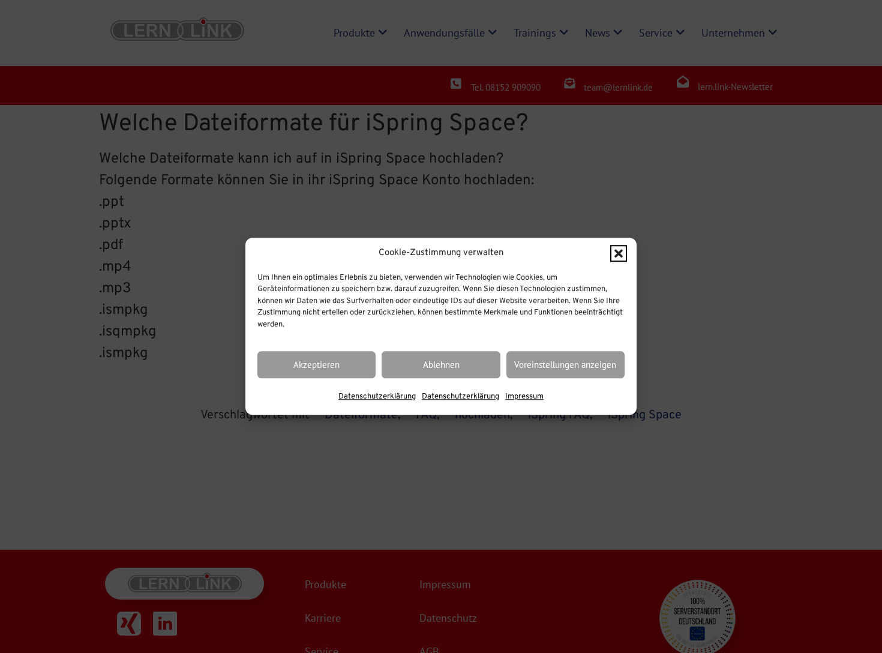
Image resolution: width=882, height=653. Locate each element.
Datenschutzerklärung (377, 397)
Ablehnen (441, 364)
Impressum (524, 397)
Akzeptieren (316, 364)
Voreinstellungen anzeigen (565, 364)
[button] (619, 254)
